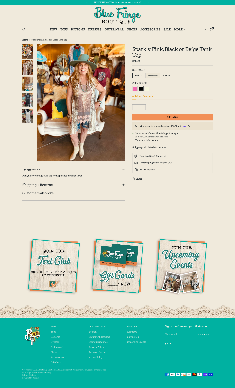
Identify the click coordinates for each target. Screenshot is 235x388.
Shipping (137, 147)
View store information (146, 140)
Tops (53, 331)
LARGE (167, 75)
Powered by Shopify (30, 378)
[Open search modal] (24, 29)
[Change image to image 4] (27, 100)
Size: (138, 70)
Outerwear (57, 347)
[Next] (148, 2)
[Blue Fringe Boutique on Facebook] (166, 344)
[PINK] (134, 88)
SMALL (138, 75)
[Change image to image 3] (27, 84)
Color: (139, 83)
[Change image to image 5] (27, 116)
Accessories (57, 357)
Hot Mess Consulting (42, 373)
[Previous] (87, 2)
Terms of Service (98, 352)
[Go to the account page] (205, 29)
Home (25, 40)
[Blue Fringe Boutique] (117, 15)
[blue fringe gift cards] (117, 266)
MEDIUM (152, 75)
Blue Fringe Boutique (47, 370)
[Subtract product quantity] (134, 107)
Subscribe (203, 334)
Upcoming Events (136, 342)
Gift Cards (56, 362)
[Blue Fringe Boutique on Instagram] (171, 344)
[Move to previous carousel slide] (204, 225)
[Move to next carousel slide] (210, 225)
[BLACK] (141, 88)
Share (139, 178)
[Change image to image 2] (27, 67)
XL (177, 75)
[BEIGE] (147, 88)
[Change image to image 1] (27, 51)
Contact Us (133, 337)
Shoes (54, 352)
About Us (132, 331)
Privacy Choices (28, 375)
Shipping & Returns (99, 337)
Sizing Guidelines (98, 342)
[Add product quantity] (143, 107)
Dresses (55, 342)
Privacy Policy (96, 347)
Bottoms (55, 337)
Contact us (161, 156)
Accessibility (96, 357)
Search (93, 331)
